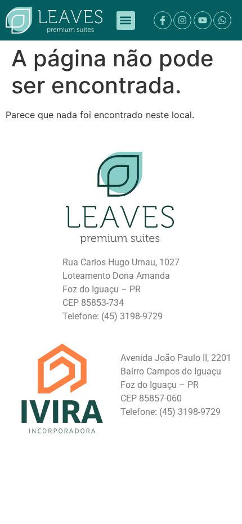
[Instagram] (182, 20)
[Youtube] (203, 20)
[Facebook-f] (163, 20)
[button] (125, 20)
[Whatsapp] (222, 20)
